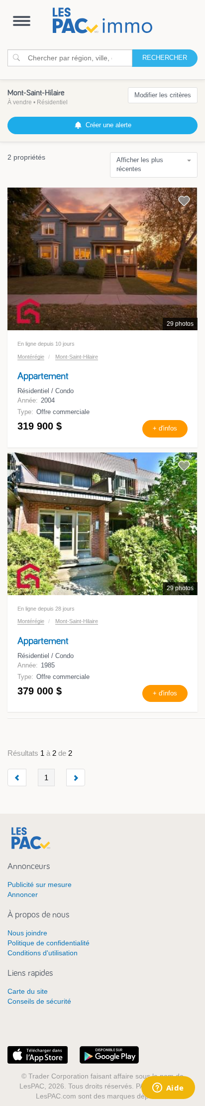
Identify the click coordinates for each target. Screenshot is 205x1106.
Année (26, 400)
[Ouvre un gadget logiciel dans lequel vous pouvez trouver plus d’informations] (168, 1088)
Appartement (43, 376)
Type (24, 412)
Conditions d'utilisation (42, 953)
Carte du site (27, 991)
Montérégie (30, 357)
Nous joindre (27, 933)
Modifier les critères (162, 95)
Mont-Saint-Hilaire (76, 357)
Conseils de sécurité (39, 1001)
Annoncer (22, 894)
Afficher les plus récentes (139, 164)
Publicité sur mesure (39, 884)
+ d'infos (165, 428)
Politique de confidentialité (48, 943)
